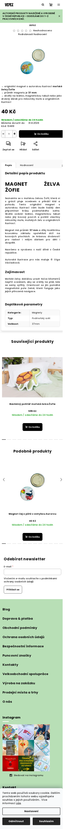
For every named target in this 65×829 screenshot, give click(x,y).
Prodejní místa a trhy (20, 692)
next (61, 371)
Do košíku (43, 134)
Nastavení (31, 811)
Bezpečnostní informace (23, 646)
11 (61, 439)
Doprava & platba (18, 618)
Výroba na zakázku (19, 683)
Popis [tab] (8, 165)
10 (56, 439)
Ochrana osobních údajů (23, 637)
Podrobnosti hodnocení (32, 34)
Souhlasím (46, 821)
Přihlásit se (12, 589)
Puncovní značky (17, 655)
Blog (6, 609)
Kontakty (10, 665)
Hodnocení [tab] (26, 165)
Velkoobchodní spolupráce (25, 674)
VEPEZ (32, 25)
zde (18, 803)
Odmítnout (16, 821)
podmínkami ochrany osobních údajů (30, 580)
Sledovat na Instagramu (28, 775)
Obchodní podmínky (20, 628)
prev (3, 371)
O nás (7, 701)
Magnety (37, 312)
